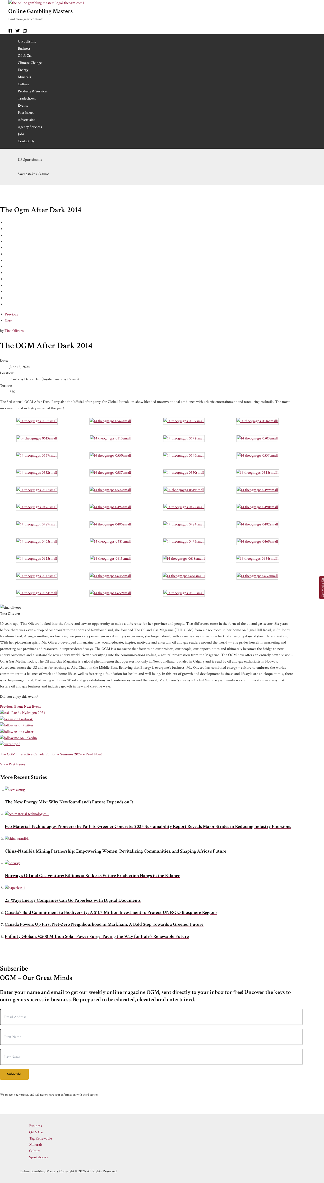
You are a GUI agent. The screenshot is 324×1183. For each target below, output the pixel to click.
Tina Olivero (14, 330)
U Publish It (27, 41)
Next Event (32, 706)
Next (8, 320)
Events (23, 105)
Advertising (26, 119)
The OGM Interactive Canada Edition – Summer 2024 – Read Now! (51, 754)
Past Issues (26, 112)
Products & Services (33, 91)
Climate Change (30, 62)
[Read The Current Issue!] (10, 744)
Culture (23, 84)
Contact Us (26, 141)
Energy (23, 69)
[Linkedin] (25, 31)
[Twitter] (17, 31)
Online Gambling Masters (40, 11)
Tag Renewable (40, 1138)
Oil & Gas (25, 55)
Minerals (24, 77)
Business (24, 48)
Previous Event (11, 706)
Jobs (21, 134)
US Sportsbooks (30, 159)
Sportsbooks (38, 1157)
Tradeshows (27, 98)
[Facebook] (10, 31)
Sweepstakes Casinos (33, 174)
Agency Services (30, 126)
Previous (11, 314)
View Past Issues (12, 764)
